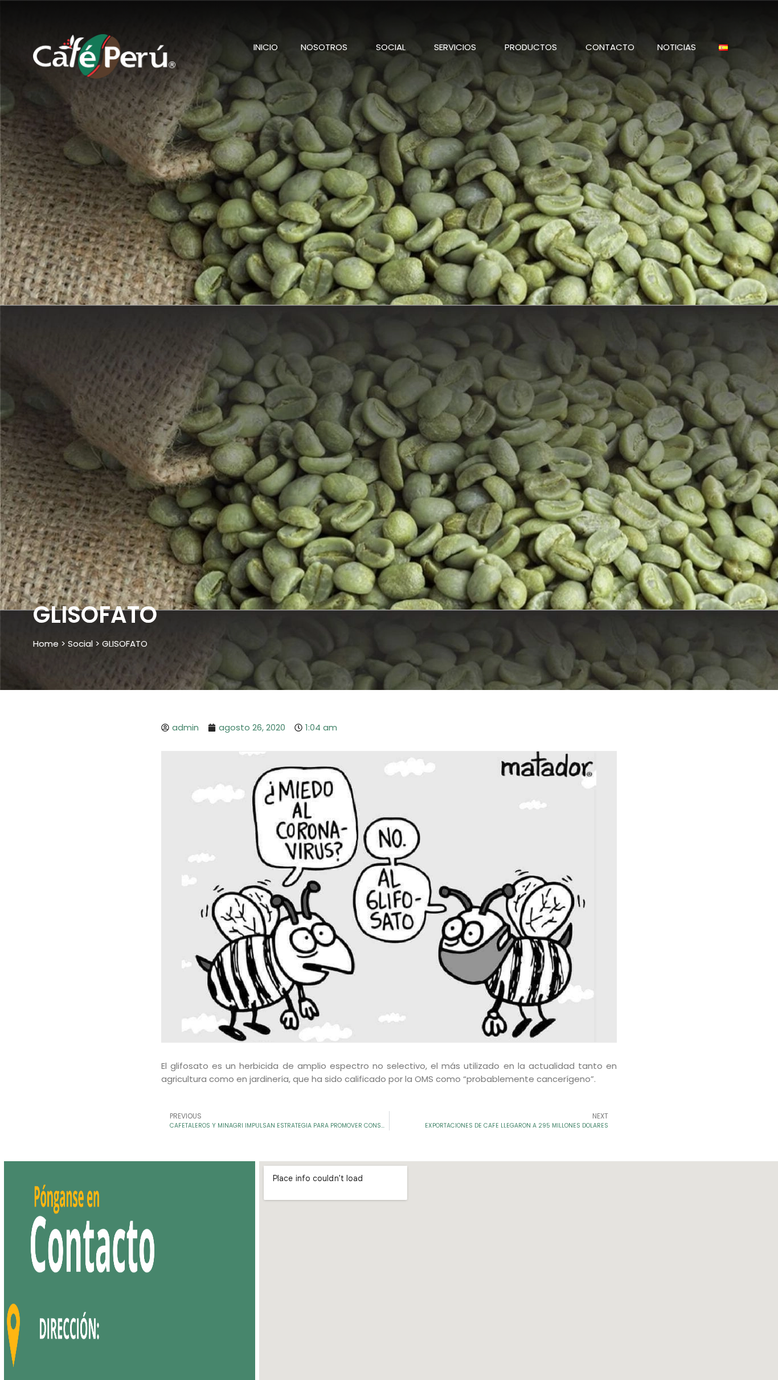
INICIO (265, 47)
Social (80, 644)
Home (46, 644)
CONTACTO (609, 47)
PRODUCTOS (531, 47)
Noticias (676, 47)
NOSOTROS (324, 47)
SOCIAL (391, 47)
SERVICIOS (455, 47)
